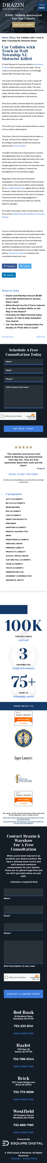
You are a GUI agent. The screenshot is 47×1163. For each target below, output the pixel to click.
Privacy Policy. (30, 1158)
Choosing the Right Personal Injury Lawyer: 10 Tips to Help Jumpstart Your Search (24, 318)
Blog (12, 37)
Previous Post (7, 336)
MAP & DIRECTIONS (24, 1033)
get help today (23, 429)
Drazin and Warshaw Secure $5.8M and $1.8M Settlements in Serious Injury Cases (24, 299)
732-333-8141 (23, 1026)
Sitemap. (15, 1158)
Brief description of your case (20, 966)
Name (7, 898)
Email (7, 916)
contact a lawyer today (23, 994)
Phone (8, 933)
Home (5, 37)
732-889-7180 (23, 1125)
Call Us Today (23, 25)
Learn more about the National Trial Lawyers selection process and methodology (23, 822)
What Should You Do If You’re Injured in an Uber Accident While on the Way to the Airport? (25, 308)
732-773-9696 (23, 1092)
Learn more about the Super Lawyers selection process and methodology (23, 818)
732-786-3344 (23, 1059)
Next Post (41, 336)
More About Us (23, 706)
